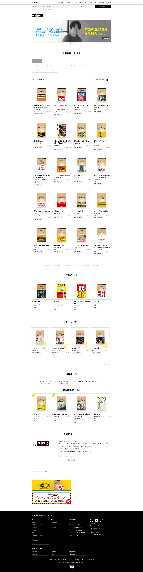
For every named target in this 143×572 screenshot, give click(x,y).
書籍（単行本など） (38, 524)
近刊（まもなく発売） (75, 524)
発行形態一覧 (36, 540)
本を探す (35, 522)
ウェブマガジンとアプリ (57, 524)
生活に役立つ (38, 70)
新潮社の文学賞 (37, 554)
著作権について (93, 2)
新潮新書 (35, 530)
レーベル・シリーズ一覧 (42, 9)
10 (78, 265)
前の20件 (57, 265)
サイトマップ (91, 559)
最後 (94, 265)
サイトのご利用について (54, 559)
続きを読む (71, 460)
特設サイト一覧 (74, 535)
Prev (33, 31)
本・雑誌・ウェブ (104, 6)
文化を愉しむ (97, 66)
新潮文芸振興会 (95, 532)
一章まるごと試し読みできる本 (77, 532)
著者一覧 (35, 543)
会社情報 (60, 2)
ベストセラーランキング (76, 527)
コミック (35, 532)
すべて (36, 60)
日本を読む (73, 66)
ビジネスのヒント (51, 70)
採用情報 (67, 2)
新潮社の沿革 (73, 551)
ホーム (33, 9)
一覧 (51, 515)
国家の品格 (76, 446)
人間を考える (38, 66)
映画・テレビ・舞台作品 (76, 530)
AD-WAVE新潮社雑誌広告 (97, 534)
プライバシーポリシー (65, 559)
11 (81, 265)
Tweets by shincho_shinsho (39, 471)
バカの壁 (85, 443)
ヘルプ (85, 559)
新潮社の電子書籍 (37, 535)
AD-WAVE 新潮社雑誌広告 (105, 2)
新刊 (71, 522)
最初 (48, 265)
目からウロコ (85, 66)
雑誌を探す (54, 522)
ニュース (74, 2)
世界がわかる (61, 66)
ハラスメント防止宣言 (76, 559)
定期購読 (54, 527)
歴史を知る (49, 66)
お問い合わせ (82, 2)
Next (110, 31)
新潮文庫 (35, 527)
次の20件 (86, 265)
